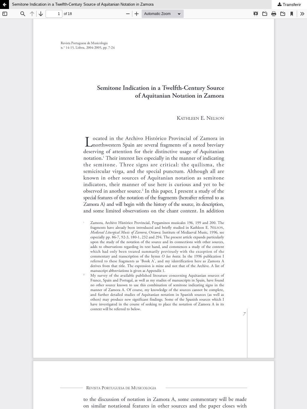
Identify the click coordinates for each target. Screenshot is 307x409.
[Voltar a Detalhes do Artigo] (4, 4)
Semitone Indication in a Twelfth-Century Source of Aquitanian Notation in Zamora (83, 4)
